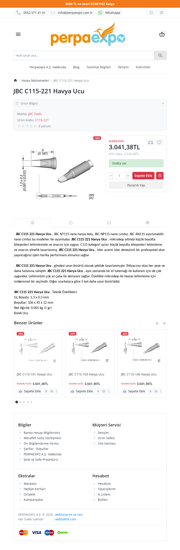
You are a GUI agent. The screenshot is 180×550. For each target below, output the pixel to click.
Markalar (30, 483)
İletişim (123, 67)
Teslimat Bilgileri (98, 67)
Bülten (103, 500)
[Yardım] (151, 12)
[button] (20, 402)
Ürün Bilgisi (29, 103)
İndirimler (143, 67)
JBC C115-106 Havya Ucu (139, 374)
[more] (56, 391)
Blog (76, 67)
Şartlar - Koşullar (36, 449)
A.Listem (104, 494)
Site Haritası (107, 443)
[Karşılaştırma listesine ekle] (150, 142)
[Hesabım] (161, 12)
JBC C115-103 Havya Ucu (86, 374)
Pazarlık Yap (136, 185)
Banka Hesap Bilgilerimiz (42, 433)
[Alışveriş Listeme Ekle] (159, 142)
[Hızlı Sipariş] (160, 175)
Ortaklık (29, 494)
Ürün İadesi (106, 438)
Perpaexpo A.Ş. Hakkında (48, 67)
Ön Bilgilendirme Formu (41, 443)
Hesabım (104, 483)
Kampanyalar (33, 500)
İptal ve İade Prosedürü (41, 459)
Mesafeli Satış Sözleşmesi (42, 438)
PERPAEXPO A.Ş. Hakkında (42, 454)
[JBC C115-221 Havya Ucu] (57, 174)
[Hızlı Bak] (52, 391)
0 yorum (45, 126)
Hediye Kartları (35, 489)
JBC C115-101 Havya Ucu (34, 374)
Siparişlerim (107, 489)
